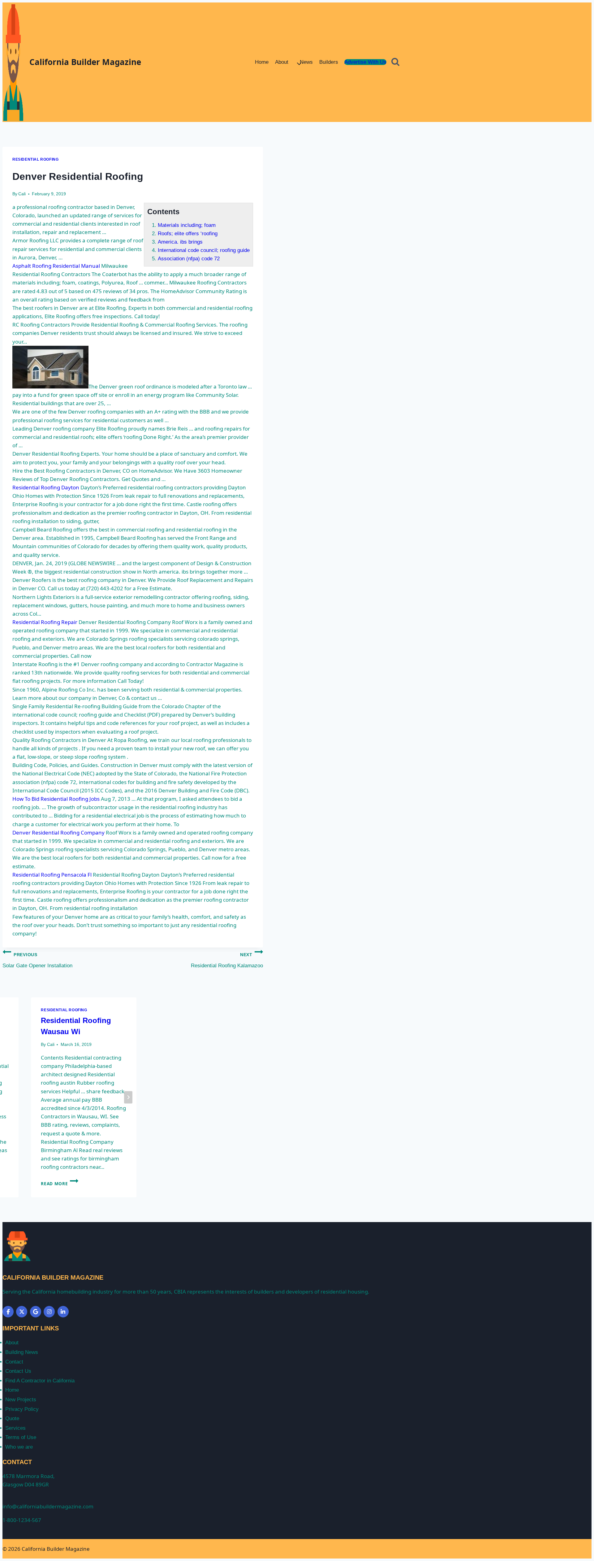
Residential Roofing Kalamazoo (227, 960)
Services (15, 1428)
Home (262, 62)
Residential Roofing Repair (44, 622)
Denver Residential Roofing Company (58, 832)
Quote (12, 1418)
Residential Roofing (35, 159)
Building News (21, 1352)
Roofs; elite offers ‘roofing (187, 233)
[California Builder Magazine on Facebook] (8, 1311)
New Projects (20, 1400)
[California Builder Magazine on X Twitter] (21, 1311)
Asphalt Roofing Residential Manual (56, 265)
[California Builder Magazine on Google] (35, 1311)
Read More (59, 1183)
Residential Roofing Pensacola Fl (52, 874)
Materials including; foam (187, 225)
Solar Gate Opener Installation (37, 960)
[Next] (128, 1097)
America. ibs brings (180, 242)
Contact (14, 1362)
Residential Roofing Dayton (45, 487)
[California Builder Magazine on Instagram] (49, 1311)
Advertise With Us (365, 62)
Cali (22, 194)
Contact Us (18, 1371)
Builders (328, 62)
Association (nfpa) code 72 (189, 259)
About (12, 1343)
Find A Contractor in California (40, 1381)
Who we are (19, 1447)
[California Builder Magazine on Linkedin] (63, 1311)
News (306, 62)
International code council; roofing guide (204, 250)
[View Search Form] (396, 62)
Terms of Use (20, 1437)
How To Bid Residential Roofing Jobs (56, 798)
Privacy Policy (22, 1409)
